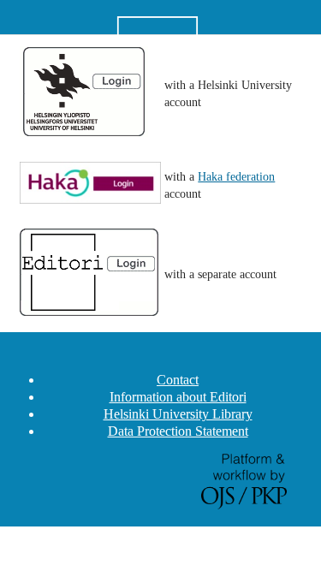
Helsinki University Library (178, 414)
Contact (178, 379)
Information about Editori (178, 397)
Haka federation (236, 176)
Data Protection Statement (178, 431)
